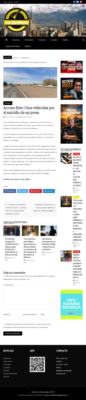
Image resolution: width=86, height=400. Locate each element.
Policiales (42, 40)
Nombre (7, 314)
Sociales (54, 40)
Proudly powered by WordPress (31, 395)
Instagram (81, 2)
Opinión (28, 46)
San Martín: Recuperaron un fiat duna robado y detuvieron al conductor (48, 244)
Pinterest (36, 191)
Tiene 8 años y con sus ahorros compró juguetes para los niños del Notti (77, 266)
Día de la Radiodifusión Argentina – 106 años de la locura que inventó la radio (77, 171)
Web (42, 314)
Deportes (16, 40)
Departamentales (13, 46)
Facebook (74, 2)
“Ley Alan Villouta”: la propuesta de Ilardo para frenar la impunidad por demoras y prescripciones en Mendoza (78, 220)
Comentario (8, 285)
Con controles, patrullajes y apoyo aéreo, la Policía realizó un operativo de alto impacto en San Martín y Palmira (30, 248)
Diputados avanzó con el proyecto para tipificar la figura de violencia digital (44, 207)
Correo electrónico (30, 314)
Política (65, 40)
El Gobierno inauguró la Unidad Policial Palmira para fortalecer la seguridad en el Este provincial (11, 247)
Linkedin (49, 191)
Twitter (77, 2)
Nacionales (29, 40)
